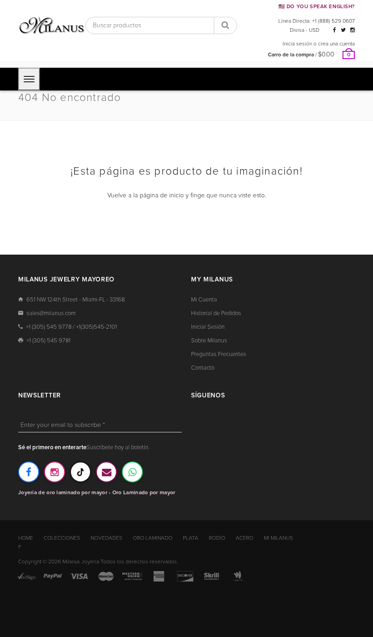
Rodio (217, 538)
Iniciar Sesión (208, 327)
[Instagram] (352, 30)
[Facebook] (334, 30)
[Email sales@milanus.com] (106, 471)
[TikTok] (80, 471)
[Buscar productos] (225, 25)
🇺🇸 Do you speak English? (316, 6)
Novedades (106, 538)
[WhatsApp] (132, 471)
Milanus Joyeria (80, 562)
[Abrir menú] (29, 79)
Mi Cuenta (204, 300)
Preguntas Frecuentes (218, 354)
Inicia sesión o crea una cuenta (318, 44)
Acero (244, 538)
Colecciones (62, 538)
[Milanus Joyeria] (52, 25)
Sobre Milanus (209, 341)
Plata (190, 538)
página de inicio (162, 195)
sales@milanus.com (51, 313)
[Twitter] (343, 30)
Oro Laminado (152, 538)
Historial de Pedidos (216, 313)
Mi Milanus (278, 538)
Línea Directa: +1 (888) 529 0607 (316, 21)
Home (25, 538)
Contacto (202, 368)
